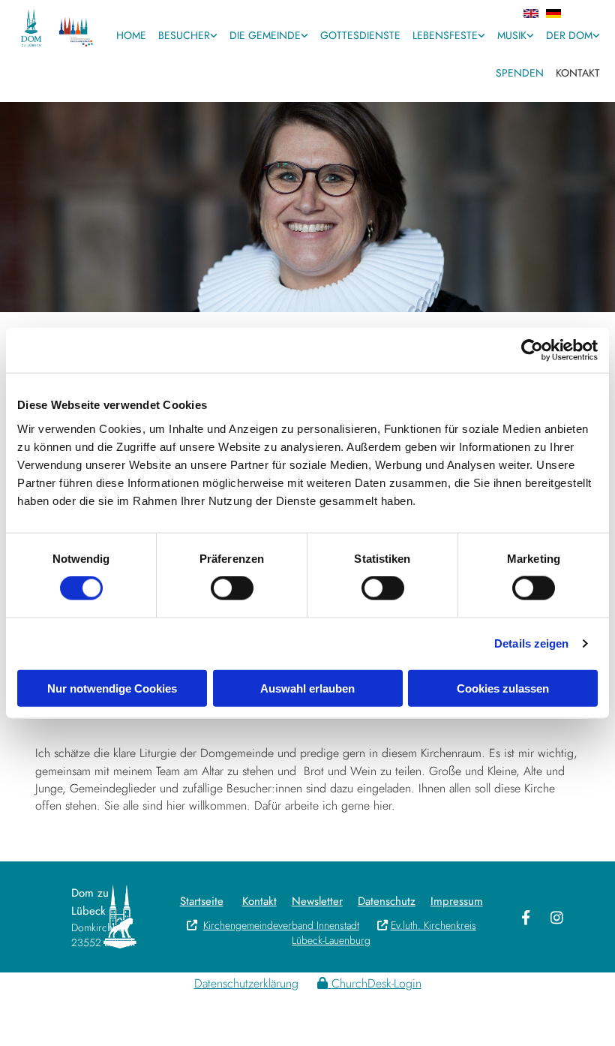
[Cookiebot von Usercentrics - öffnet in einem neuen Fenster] (532, 350)
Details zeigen (531, 643)
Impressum (456, 901)
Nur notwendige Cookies (112, 687)
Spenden (520, 72)
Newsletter (317, 901)
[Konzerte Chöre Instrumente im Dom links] (530, 37)
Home (131, 35)
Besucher (184, 35)
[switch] (232, 588)
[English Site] (357, 13)
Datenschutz (387, 901)
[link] (188, 37)
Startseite (202, 901)
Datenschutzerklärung (246, 983)
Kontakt (578, 72)
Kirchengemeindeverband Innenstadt (273, 925)
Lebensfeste (445, 35)
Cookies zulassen (503, 687)
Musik (511, 35)
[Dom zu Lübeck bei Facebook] (525, 917)
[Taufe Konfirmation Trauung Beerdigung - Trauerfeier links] (481, 37)
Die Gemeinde (265, 35)
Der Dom (569, 35)
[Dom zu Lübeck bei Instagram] (557, 917)
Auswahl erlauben (307, 687)
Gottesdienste (360, 35)
